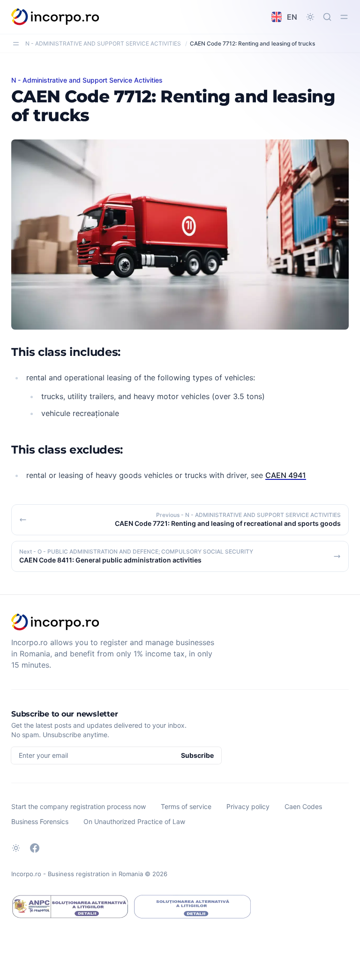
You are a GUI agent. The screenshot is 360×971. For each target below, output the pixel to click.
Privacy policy (248, 806)
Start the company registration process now (78, 806)
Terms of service (186, 806)
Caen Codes (303, 806)
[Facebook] (34, 848)
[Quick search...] (327, 16)
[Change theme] (310, 16)
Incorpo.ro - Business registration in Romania (77, 874)
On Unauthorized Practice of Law (134, 821)
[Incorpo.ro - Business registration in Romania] (55, 16)
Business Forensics (39, 821)
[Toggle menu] (344, 16)
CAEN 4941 (285, 475)
